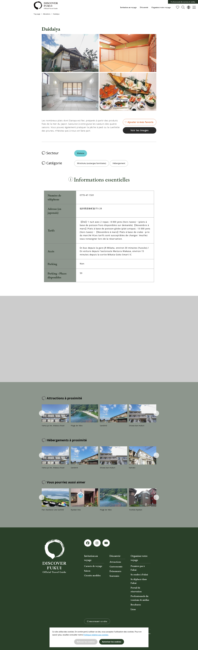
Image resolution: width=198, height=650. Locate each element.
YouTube (106, 543)
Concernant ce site (97, 621)
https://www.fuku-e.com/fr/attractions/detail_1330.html (55, 499)
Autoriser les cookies (111, 642)
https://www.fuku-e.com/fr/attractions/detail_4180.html (55, 415)
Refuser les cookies (86, 642)
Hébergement (119, 163)
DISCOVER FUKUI (46, 5)
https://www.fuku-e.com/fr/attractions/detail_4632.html (142, 499)
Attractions (46, 14)
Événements (115, 571)
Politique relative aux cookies (95, 635)
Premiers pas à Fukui (138, 568)
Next (156, 413)
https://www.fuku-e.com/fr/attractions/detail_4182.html (113, 415)
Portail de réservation (136, 589)
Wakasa (80, 153)
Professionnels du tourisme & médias (183, 2)
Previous (41, 413)
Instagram (97, 543)
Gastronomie (116, 566)
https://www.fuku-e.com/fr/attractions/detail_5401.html (84, 415)
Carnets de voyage (93, 566)
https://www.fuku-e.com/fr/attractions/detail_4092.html (84, 499)
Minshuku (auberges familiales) (91, 163)
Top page (37, 14)
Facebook (87, 543)
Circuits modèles (92, 575)
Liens (133, 609)
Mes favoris (177, 7)
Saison (87, 570)
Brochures (136, 604)
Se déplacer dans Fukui (139, 581)
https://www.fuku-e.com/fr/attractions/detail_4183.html (142, 457)
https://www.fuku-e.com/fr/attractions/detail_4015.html (142, 415)
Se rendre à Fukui (139, 574)
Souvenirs (114, 575)
